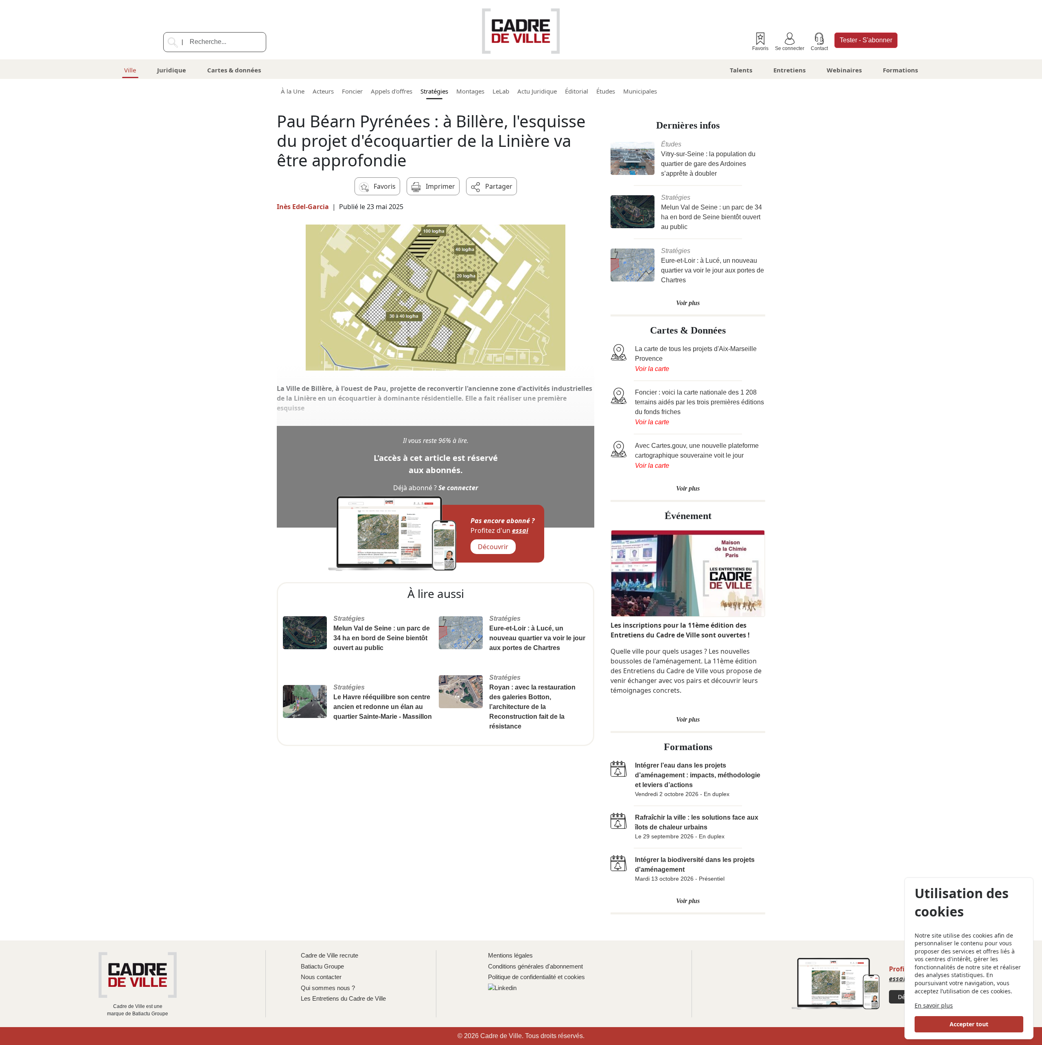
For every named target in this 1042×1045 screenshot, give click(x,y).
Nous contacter (321, 976)
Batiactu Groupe (322, 966)
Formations (900, 70)
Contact (819, 48)
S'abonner (866, 40)
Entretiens (789, 70)
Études (605, 91)
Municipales (640, 91)
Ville (130, 70)
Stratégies (434, 91)
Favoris (760, 48)
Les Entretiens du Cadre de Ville (343, 998)
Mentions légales (510, 955)
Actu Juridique (537, 91)
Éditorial (576, 91)
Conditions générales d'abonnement (535, 966)
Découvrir (493, 546)
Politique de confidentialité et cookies (536, 976)
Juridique (171, 70)
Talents (741, 70)
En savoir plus (934, 1005)
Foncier (352, 91)
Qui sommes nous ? (328, 987)
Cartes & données (234, 70)
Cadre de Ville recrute (329, 955)
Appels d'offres (391, 91)
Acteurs (323, 91)
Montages (470, 91)
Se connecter (789, 48)
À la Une (292, 91)
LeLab (501, 91)
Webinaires (844, 70)
